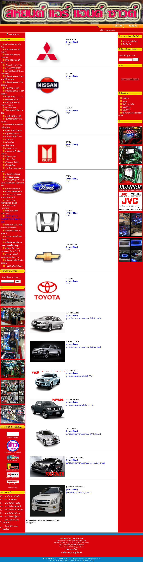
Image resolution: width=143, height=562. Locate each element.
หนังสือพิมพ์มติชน (12, 513)
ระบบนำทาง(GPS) (12, 100)
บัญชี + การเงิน (128, 104)
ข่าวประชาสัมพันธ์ (130, 41)
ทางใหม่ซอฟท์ (11, 500)
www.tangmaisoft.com (77, 558)
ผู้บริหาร (125, 98)
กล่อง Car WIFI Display (14, 266)
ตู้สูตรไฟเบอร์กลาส (12, 134)
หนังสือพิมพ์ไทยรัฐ (12, 503)
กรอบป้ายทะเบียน (12, 177)
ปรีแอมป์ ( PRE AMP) (13, 65)
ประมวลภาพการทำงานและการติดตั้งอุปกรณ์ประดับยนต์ (12, 183)
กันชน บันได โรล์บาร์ (13, 131)
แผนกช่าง (126, 110)
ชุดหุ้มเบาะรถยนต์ (12, 189)
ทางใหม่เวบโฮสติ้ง (12, 496)
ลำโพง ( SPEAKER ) (13, 68)
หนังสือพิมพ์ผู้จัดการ (13, 516)
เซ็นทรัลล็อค (10, 165)
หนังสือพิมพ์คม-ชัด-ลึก (14, 510)
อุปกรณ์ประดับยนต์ (12, 174)
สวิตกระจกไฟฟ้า (11, 162)
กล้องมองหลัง (10, 156)
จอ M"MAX (10, 139)
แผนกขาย (126, 107)
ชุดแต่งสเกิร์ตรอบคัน (13, 136)
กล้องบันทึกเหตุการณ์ (13, 192)
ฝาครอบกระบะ (11, 148)
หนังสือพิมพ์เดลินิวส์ (13, 506)
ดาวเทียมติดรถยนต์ (13, 116)
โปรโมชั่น (127, 44)
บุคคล (124, 101)
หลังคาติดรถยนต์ (12, 88)
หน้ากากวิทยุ (10, 159)
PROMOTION (10, 107)
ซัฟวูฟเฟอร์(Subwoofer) (14, 97)
